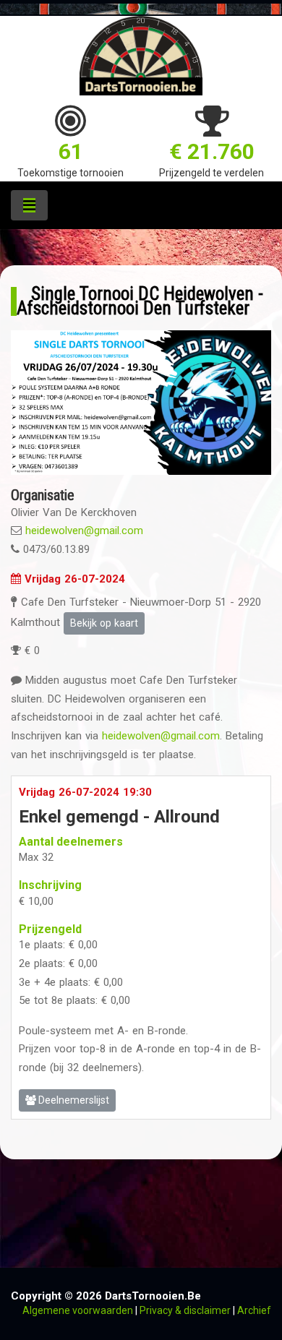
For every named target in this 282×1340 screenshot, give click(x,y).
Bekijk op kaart (104, 623)
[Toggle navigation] (29, 205)
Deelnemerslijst (72, 1100)
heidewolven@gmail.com (84, 530)
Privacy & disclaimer (185, 1310)
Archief (254, 1310)
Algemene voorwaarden (77, 1310)
